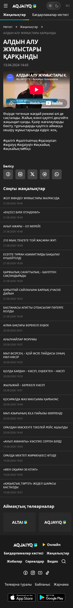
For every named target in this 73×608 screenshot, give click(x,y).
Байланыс (42, 584)
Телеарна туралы (18, 584)
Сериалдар (34, 561)
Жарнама (61, 584)
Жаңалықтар (14, 14)
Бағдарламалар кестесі (50, 14)
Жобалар (14, 561)
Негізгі (7, 27)
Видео (52, 561)
